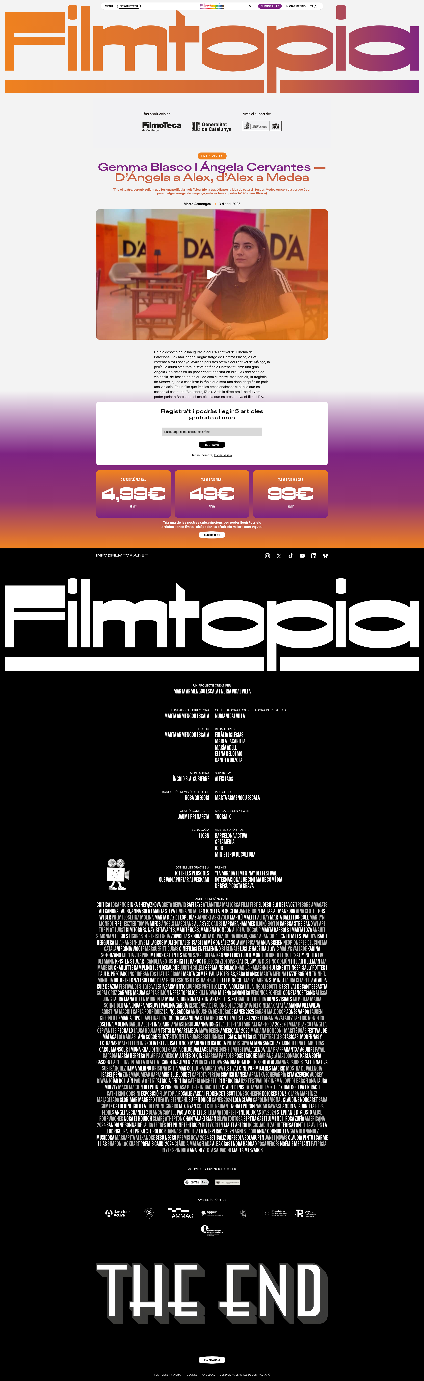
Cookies (192, 1374)
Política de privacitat (168, 1374)
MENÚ (109, 6)
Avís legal (208, 1374)
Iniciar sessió (223, 455)
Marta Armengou (197, 204)
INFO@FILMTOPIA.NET (122, 555)
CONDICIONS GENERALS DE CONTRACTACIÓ (245, 1374)
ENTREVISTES (212, 156)
